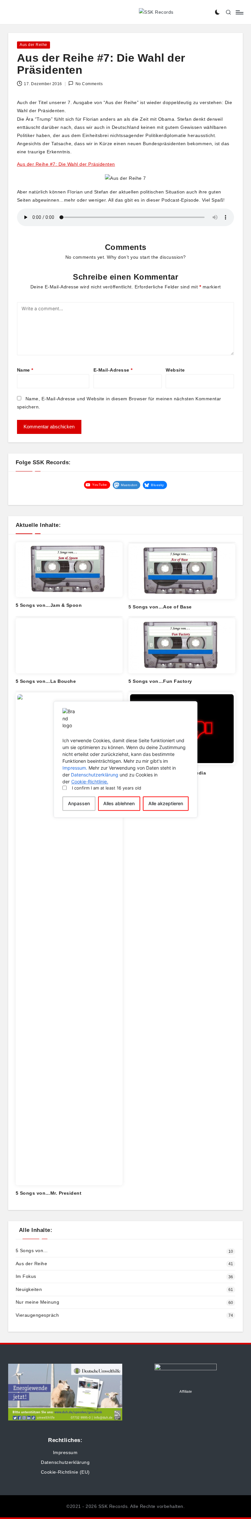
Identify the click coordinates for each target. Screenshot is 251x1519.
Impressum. (74, 768)
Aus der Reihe (33, 44)
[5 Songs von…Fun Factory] (182, 646)
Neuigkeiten (29, 1289)
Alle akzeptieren (165, 803)
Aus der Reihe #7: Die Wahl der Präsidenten (66, 164)
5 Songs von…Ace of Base (160, 606)
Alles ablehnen (119, 803)
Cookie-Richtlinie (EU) (65, 1472)
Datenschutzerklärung (94, 774)
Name (25, 370)
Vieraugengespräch (37, 1315)
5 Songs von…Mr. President (49, 1193)
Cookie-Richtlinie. (89, 781)
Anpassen (79, 803)
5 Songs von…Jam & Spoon (49, 605)
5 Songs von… (32, 1250)
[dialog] (125, 759)
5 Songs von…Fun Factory (160, 681)
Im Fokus (26, 1276)
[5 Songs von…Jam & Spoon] (69, 570)
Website (175, 370)
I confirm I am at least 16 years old (106, 787)
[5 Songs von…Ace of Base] (182, 571)
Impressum (65, 1452)
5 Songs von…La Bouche (46, 681)
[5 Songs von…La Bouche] (69, 646)
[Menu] (239, 12)
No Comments (89, 84)
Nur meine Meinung (37, 1302)
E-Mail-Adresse (113, 370)
